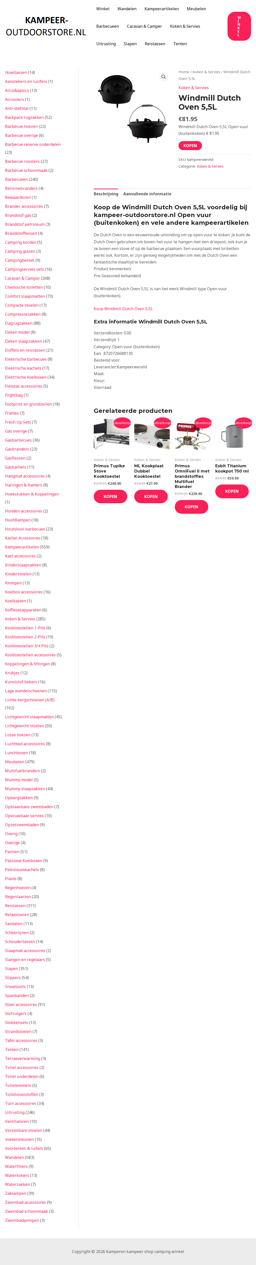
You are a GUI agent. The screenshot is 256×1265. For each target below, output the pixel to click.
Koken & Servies (185, 26)
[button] (239, 26)
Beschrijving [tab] (106, 194)
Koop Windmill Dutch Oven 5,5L (123, 308)
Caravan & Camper (144, 26)
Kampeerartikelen (161, 8)
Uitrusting (106, 43)
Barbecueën (107, 26)
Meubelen (196, 8)
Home (183, 71)
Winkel (103, 8)
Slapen (130, 43)
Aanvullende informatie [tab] (147, 194)
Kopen (190, 145)
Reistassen (155, 43)
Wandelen (127, 8)
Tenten (180, 43)
